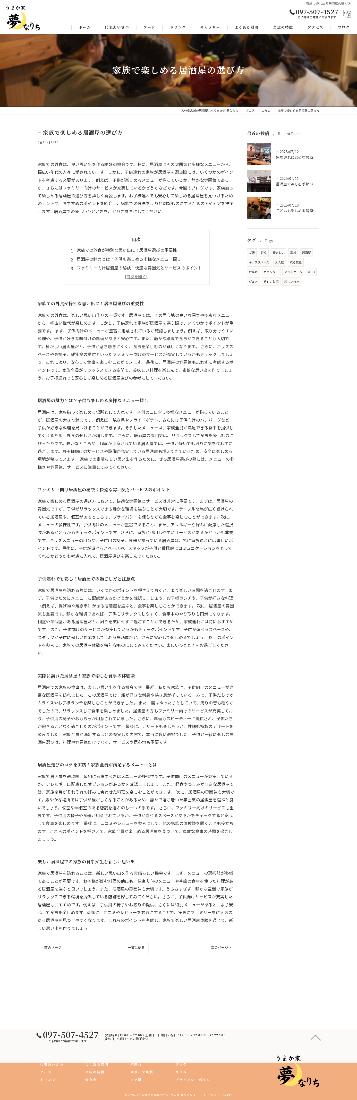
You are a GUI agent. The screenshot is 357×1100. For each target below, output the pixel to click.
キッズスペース (259, 262)
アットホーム (293, 272)
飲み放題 (296, 262)
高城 (293, 252)
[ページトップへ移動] (316, 1037)
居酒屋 (306, 252)
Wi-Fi (311, 272)
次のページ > (221, 947)
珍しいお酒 (271, 281)
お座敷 (253, 272)
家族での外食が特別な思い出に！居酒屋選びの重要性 (127, 250)
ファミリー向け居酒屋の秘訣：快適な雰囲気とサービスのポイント (139, 268)
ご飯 (252, 252)
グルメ (253, 281)
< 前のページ (51, 947)
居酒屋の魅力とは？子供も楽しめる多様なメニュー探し (129, 259)
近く (264, 252)
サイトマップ (231, 1056)
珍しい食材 (291, 281)
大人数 (279, 262)
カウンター (271, 272)
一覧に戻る (136, 947)
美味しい (278, 252)
